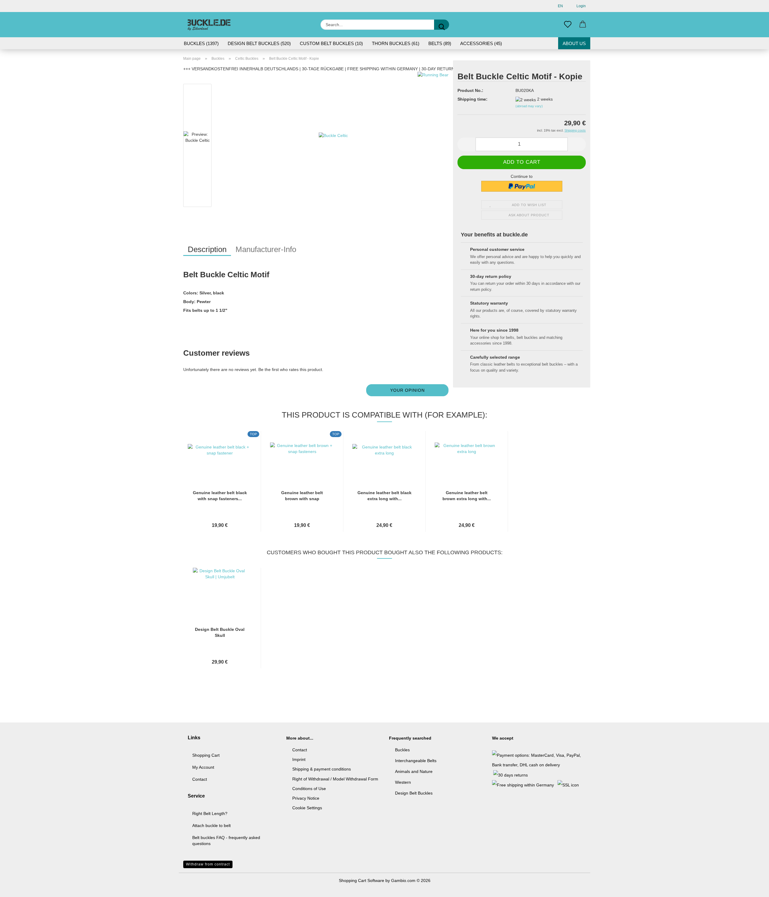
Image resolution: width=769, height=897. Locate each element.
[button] (582, 24)
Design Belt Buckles (414, 793)
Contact (199, 779)
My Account (203, 767)
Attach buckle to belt (211, 825)
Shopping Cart (206, 755)
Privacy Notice (305, 798)
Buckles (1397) (201, 43)
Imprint (298, 759)
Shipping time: (472, 99)
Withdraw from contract (208, 864)
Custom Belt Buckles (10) (331, 43)
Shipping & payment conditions (321, 769)
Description (207, 249)
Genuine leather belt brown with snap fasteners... (302, 496)
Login (580, 6)
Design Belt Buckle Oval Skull (220, 632)
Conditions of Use (309, 788)
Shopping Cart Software (361, 880)
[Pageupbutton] (752, 887)
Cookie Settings (307, 807)
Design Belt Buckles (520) (259, 43)
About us (574, 43)
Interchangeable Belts (415, 760)
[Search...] (441, 25)
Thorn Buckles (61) (395, 43)
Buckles (402, 749)
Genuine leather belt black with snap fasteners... (220, 495)
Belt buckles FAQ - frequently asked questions (226, 840)
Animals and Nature (414, 771)
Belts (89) (439, 43)
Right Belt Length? (209, 813)
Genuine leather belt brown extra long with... (466, 495)
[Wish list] (567, 24)
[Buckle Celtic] (333, 146)
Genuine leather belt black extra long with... (384, 495)
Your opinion (407, 390)
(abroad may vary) (529, 106)
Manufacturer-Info (266, 249)
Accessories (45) (481, 43)
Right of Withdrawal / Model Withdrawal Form (335, 779)
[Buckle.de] (209, 24)
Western (403, 782)
